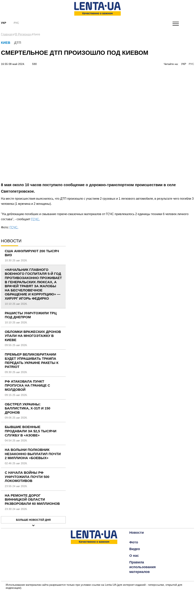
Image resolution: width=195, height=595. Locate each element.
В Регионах (23, 34)
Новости (136, 532)
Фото (133, 542)
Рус (16, 22)
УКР (183, 63)
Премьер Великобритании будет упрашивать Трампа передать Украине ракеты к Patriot (31, 361)
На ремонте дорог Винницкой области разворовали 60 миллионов (32, 500)
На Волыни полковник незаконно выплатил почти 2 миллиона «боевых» (33, 454)
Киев (36, 34)
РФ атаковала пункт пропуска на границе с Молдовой (27, 386)
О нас (134, 556)
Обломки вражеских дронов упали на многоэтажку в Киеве (33, 336)
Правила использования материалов (142, 567)
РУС (191, 63)
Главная (7, 34)
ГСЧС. (35, 219)
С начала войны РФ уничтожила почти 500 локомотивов (27, 477)
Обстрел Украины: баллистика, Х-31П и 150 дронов (27, 408)
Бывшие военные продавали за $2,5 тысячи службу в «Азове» (30, 431)
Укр (3, 22)
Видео (134, 549)
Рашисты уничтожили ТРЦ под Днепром (31, 315)
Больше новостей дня (33, 519)
